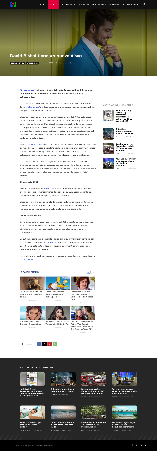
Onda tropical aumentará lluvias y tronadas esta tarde (63, 425)
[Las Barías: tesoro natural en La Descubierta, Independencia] (93, 412)
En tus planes (35, 144)
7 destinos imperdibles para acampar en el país (125, 131)
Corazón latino (49, 242)
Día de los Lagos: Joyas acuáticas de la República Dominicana (123, 425)
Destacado (120, 124)
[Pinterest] (49, 344)
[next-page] (107, 173)
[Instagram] (136, 445)
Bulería (47, 188)
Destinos (119, 136)
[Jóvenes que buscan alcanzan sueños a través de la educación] (108, 163)
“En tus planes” (27, 90)
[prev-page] (104, 173)
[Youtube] (145, 445)
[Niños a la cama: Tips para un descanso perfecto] (32, 412)
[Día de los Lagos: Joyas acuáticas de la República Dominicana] (124, 412)
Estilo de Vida (17, 63)
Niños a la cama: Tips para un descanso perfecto (30, 425)
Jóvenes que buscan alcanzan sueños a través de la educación (126, 162)
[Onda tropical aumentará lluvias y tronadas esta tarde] (63, 412)
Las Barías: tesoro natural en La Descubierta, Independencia (93, 425)
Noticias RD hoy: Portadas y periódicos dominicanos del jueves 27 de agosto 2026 (124, 115)
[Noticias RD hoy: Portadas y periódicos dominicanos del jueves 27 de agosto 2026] (108, 115)
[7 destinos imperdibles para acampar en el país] (108, 134)
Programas (120, 153)
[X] (44, 344)
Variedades (32, 63)
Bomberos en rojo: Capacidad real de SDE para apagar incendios (125, 147)
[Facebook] (39, 344)
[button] (144, 4)
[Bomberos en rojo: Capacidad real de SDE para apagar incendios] (108, 148)
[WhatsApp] (55, 344)
